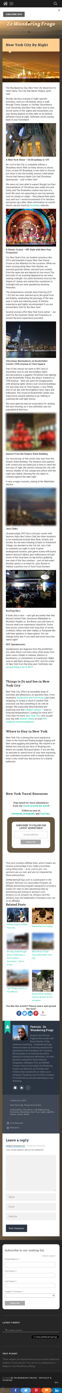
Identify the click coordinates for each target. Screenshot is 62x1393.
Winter (27, 1114)
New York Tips (33, 715)
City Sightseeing (41, 1109)
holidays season (33, 709)
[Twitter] (24, 1013)
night (43, 1112)
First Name (11, 1271)
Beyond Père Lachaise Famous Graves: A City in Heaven (42, 997)
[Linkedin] (30, 1013)
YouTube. (45, 813)
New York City (16, 1105)
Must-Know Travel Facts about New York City (42, 954)
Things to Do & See (32, 1105)
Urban (20, 1114)
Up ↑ (57, 1382)
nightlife (50, 1112)
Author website (21, 1087)
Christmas (28, 1109)
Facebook (16, 813)
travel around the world (36, 805)
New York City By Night (27, 45)
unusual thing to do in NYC (19, 667)
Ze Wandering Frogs (31, 24)
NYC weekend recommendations (26, 720)
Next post (14, 1127)
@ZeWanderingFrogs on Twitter (28, 1087)
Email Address (12, 1259)
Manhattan (25, 1112)
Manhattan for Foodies (42, 926)
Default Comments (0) (15, 1146)
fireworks (14, 1112)
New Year (35, 1112)
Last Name (10, 1281)
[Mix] (46, 1390)
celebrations (16, 1109)
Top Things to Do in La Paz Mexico (17, 990)
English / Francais (14, 1291)
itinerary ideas (26, 718)
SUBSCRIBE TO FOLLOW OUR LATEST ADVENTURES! (31, 827)
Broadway (35, 205)
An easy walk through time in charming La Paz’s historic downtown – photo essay (17, 958)
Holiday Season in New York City (17, 926)
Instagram (28, 813)
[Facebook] (18, 1013)
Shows (13, 1114)
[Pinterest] (35, 1013)
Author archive (15, 1087)
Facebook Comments (36, 1146)
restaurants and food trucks (31, 697)
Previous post (16, 1123)
